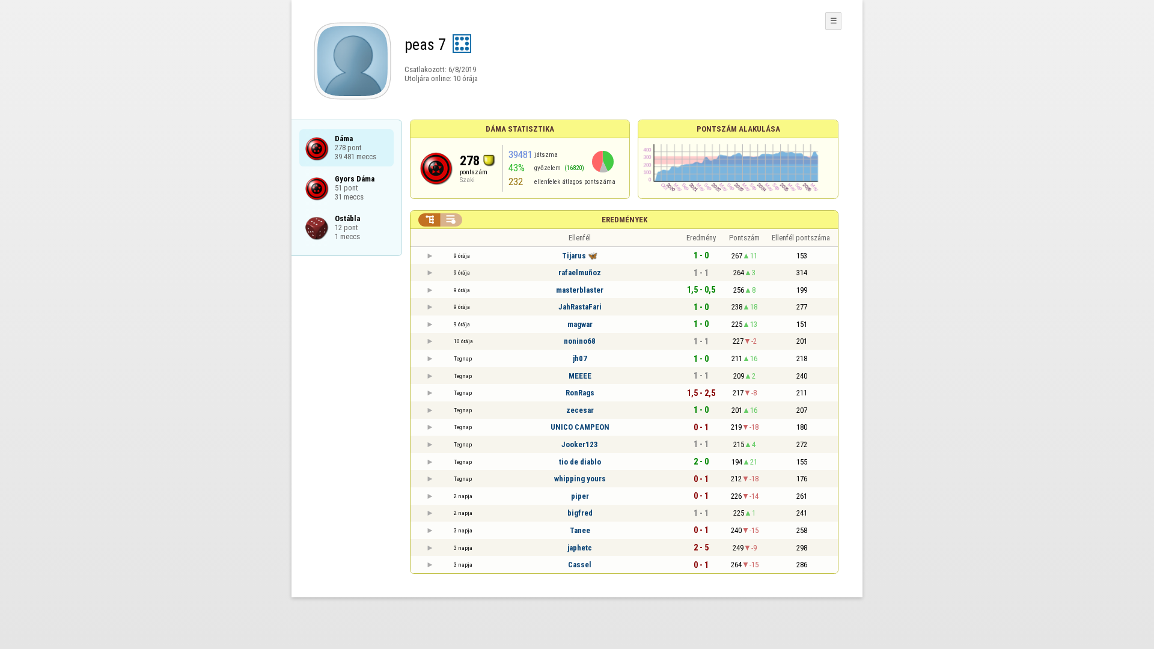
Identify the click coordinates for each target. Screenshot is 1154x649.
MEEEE (580, 375)
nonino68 (580, 341)
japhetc (579, 547)
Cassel (579, 564)
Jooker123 (579, 444)
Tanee (580, 530)
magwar (580, 324)
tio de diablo (580, 461)
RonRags (580, 392)
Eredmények (624, 219)
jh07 (580, 358)
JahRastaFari (580, 306)
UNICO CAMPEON (580, 426)
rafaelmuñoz (579, 272)
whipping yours (580, 478)
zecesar (580, 410)
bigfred (580, 512)
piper (580, 496)
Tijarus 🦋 (579, 255)
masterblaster (579, 289)
